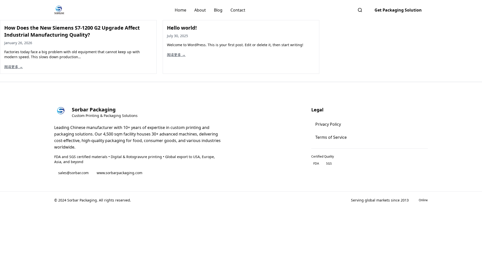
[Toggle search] (360, 10)
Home (180, 10)
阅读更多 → (13, 66)
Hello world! (182, 27)
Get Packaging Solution (398, 10)
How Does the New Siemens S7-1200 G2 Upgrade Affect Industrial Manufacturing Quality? (72, 31)
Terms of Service (331, 137)
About (200, 10)
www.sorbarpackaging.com (119, 172)
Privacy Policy (328, 124)
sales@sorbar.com (73, 172)
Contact (237, 10)
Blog (218, 10)
